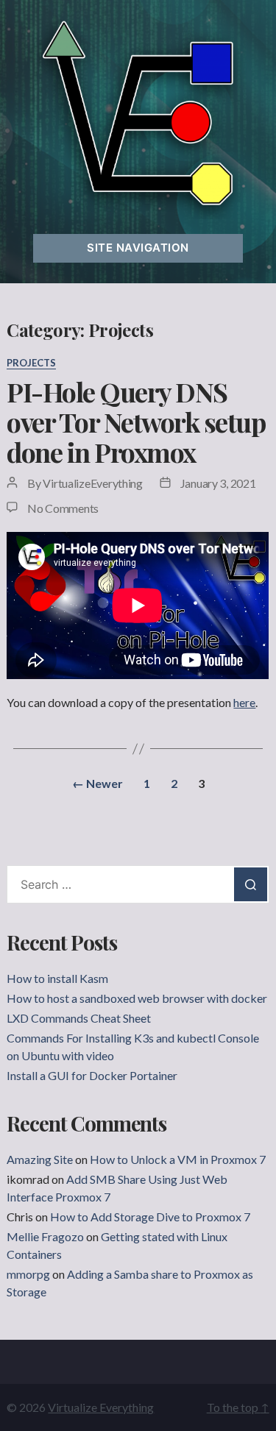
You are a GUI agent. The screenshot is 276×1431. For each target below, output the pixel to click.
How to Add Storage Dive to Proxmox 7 (150, 1217)
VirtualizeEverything (93, 483)
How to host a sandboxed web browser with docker (137, 998)
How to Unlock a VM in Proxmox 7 (178, 1159)
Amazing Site (40, 1159)
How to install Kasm (57, 978)
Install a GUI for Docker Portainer (92, 1075)
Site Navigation (138, 248)
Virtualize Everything (101, 1407)
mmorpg (28, 1274)
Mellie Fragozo (45, 1236)
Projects (31, 363)
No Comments (63, 508)
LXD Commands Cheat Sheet (79, 1018)
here (244, 702)
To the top (238, 1407)
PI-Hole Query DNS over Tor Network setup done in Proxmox (136, 421)
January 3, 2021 (218, 483)
